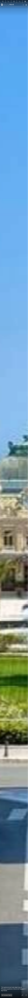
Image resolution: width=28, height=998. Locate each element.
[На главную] (7, 5)
